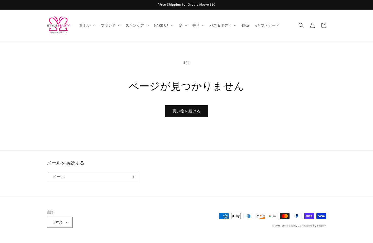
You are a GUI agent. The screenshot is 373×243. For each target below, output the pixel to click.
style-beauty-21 (291, 225)
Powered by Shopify (314, 225)
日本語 (57, 222)
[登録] (132, 177)
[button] (87, 25)
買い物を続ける (186, 111)
